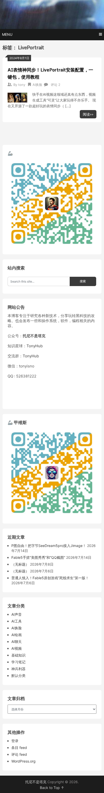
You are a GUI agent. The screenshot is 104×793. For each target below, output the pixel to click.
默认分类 (18, 675)
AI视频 (16, 648)
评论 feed (19, 754)
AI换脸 (37, 85)
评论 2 (55, 85)
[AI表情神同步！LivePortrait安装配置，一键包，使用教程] (17, 96)
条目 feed (19, 747)
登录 (14, 741)
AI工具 (16, 621)
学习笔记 (18, 662)
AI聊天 (16, 641)
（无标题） (20, 564)
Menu (7, 34)
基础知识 (18, 655)
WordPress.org (23, 761)
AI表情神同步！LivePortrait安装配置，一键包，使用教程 (50, 73)
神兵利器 (18, 669)
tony (21, 85)
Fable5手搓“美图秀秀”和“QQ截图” (38, 557)
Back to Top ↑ (52, 787)
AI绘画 (16, 635)
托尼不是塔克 (35, 782)
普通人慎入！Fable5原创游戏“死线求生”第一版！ (50, 578)
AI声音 (16, 614)
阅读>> (88, 114)
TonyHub (35, 345)
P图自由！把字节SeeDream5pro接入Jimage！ (48, 545)
